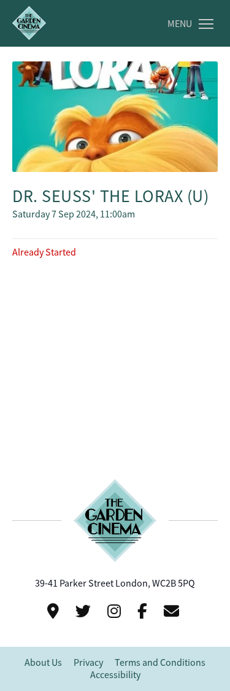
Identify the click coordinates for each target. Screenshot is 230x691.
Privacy (88, 663)
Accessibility (115, 675)
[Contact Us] (55, 611)
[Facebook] (144, 611)
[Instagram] (116, 611)
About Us (43, 663)
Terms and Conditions (160, 663)
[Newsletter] (173, 611)
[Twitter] (84, 611)
